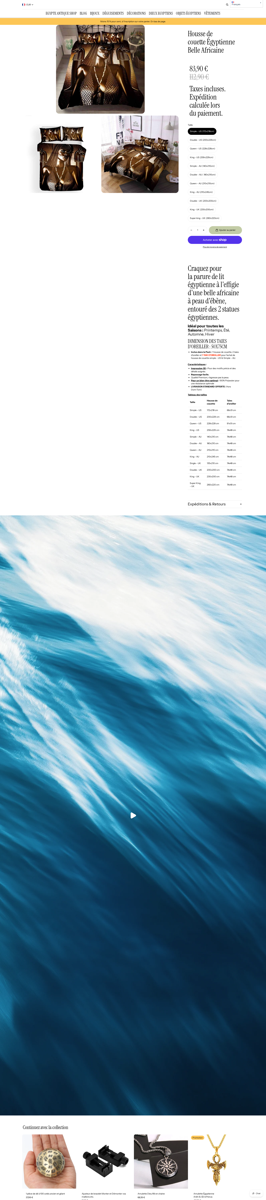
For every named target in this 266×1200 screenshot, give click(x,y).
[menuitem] (61, 13)
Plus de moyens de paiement (215, 247)
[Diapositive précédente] (26, 1161)
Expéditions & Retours (207, 504)
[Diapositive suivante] (71, 1161)
